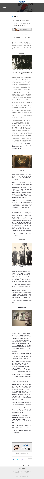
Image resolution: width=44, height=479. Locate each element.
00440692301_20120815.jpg (20, 25)
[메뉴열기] (1, 1)
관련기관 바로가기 (21, 465)
